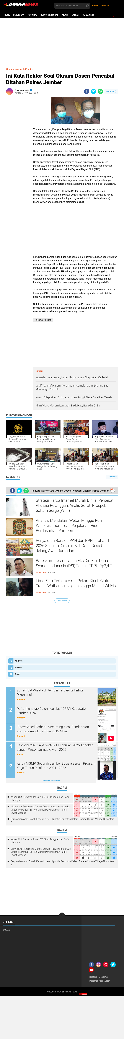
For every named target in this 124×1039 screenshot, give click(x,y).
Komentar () (111, 91)
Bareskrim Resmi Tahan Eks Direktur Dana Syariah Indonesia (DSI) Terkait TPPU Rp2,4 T (74, 563)
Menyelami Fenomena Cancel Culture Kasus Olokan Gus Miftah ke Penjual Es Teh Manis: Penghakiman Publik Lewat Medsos (41, 809)
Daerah (75, 15)
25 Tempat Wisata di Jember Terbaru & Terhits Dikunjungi (50, 692)
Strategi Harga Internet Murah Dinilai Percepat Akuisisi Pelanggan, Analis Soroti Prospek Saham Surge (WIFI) (74, 505)
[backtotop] (62, 916)
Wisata (65, 15)
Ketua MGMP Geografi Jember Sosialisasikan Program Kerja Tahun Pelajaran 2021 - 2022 (56, 766)
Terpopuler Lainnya (51, 781)
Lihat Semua (62, 601)
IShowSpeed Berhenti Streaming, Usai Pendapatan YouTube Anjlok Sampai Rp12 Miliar (53, 729)
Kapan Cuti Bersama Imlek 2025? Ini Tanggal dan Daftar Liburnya (40, 799)
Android (19, 661)
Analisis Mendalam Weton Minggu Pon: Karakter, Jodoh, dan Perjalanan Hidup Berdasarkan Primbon (69, 525)
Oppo (17, 674)
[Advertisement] (62, 41)
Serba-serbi (89, 15)
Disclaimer (103, 977)
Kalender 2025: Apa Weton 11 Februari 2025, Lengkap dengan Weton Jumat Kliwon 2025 (55, 747)
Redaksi (93, 977)
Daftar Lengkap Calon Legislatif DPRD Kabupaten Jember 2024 (52, 711)
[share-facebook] (86, 91)
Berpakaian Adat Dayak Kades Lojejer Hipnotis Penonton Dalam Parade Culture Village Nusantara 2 (62, 821)
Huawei (18, 667)
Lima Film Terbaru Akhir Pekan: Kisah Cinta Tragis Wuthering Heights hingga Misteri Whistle (76, 583)
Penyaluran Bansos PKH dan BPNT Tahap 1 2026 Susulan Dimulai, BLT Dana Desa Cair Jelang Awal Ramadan (72, 545)
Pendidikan (18, 15)
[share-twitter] (93, 91)
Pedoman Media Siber (99, 981)
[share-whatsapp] (100, 91)
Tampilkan (112, 477)
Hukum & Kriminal (49, 15)
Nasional (32, 15)
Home (7, 15)
